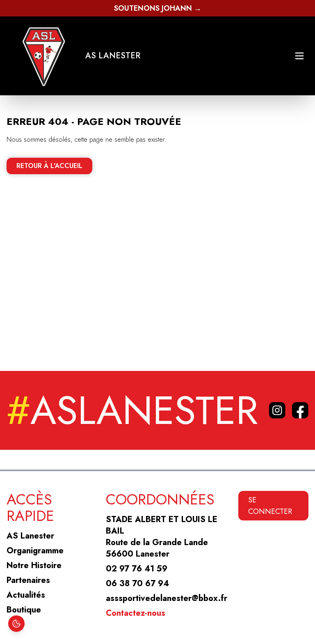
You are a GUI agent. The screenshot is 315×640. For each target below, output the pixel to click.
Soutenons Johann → (157, 8)
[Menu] (299, 56)
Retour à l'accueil (49, 165)
